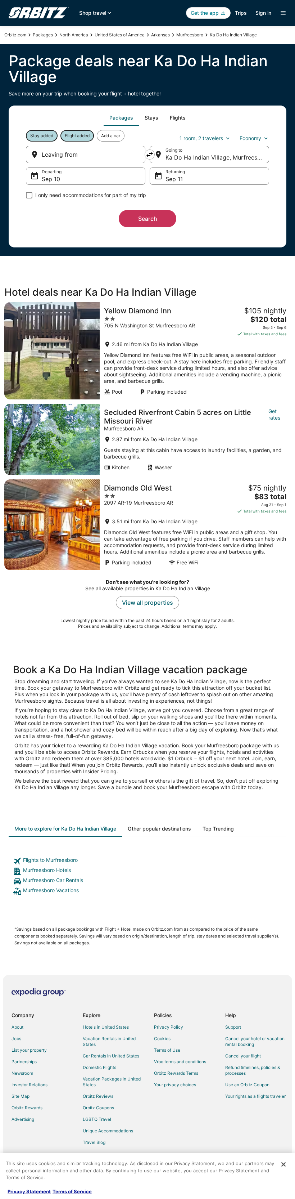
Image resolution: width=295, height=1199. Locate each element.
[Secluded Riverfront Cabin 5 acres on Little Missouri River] (147, 439)
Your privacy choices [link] (175, 1084)
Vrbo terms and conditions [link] (180, 1061)
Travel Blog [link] (94, 1142)
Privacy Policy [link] (168, 1027)
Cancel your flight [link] (243, 1056)
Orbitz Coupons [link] (98, 1107)
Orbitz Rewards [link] (27, 1107)
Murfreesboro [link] (189, 34)
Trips (241, 13)
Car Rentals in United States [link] (111, 1056)
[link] (147, 861)
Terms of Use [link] (167, 1050)
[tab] (121, 118)
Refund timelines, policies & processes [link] (252, 1070)
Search (147, 218)
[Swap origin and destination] (150, 154)
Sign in (263, 13)
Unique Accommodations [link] (108, 1130)
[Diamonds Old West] (147, 524)
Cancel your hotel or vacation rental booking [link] (255, 1041)
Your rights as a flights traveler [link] (255, 1096)
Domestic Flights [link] (99, 1067)
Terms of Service (72, 1191)
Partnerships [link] (24, 1061)
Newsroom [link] (22, 1073)
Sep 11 (174, 179)
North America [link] (73, 34)
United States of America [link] (120, 34)
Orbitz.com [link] (15, 34)
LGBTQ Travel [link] (97, 1119)
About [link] (17, 1027)
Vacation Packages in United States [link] (112, 1081)
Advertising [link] (23, 1119)
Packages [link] (43, 34)
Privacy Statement (29, 1191)
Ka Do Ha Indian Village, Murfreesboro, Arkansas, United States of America (217, 157)
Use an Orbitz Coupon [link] (247, 1084)
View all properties (147, 602)
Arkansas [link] (160, 34)
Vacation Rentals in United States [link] (109, 1041)
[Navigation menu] (283, 13)
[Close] (283, 1164)
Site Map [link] (21, 1096)
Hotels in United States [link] (106, 1027)
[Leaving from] (85, 154)
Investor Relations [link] (29, 1084)
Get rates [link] (274, 414)
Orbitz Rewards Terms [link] (176, 1073)
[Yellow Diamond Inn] (147, 350)
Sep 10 (51, 179)
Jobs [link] (16, 1038)
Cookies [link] (162, 1038)
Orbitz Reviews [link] (98, 1096)
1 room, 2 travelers (201, 138)
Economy (250, 138)
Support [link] (233, 1027)
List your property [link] (29, 1050)
